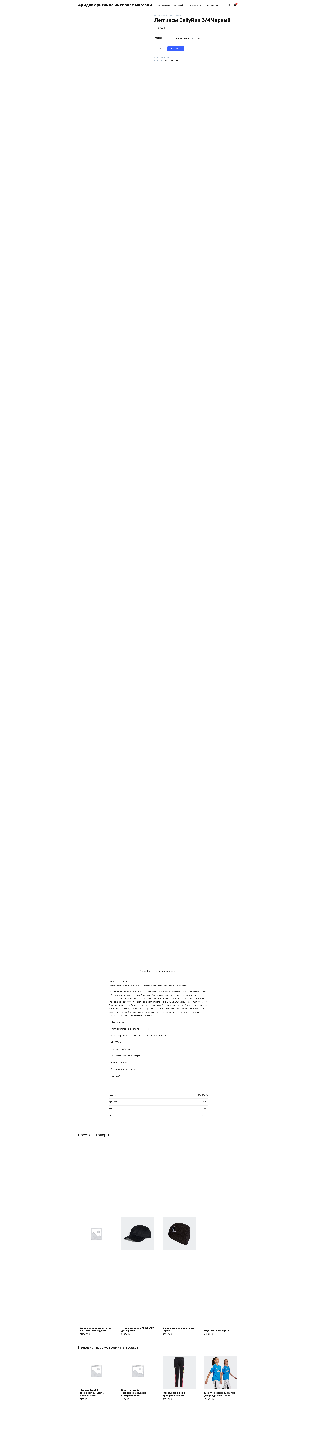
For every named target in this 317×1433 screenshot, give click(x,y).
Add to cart (176, 48)
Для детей (178, 5)
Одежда (179, 15)
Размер (158, 38)
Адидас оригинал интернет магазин (115, 5)
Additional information (166, 971)
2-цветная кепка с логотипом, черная (178, 1329)
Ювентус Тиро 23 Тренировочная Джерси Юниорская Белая (134, 1393)
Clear (199, 38)
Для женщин (195, 5)
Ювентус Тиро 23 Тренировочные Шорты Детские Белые (92, 1393)
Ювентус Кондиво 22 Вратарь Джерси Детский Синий (219, 1394)
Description (145, 971)
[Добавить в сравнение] (193, 48)
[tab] (145, 971)
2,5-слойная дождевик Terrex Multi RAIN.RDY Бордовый (95, 1329)
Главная (157, 15)
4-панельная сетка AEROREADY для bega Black (137, 1329)
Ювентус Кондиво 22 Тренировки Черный (174, 1394)
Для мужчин (212, 5)
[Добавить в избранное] (187, 48)
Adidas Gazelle (164, 5)
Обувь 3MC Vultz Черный (217, 1331)
